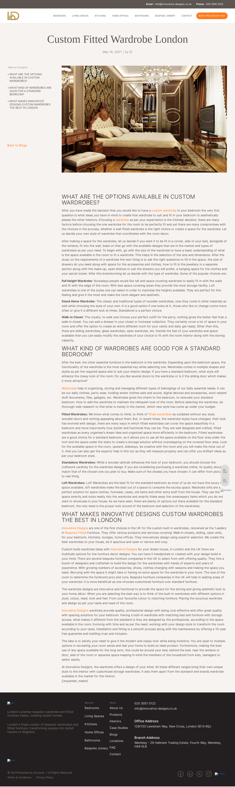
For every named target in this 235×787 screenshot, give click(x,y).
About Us (116, 708)
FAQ (112, 747)
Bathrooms (142, 15)
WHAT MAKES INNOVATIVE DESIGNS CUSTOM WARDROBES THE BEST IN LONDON (30, 104)
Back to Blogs (17, 145)
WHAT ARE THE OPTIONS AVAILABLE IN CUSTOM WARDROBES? (26, 77)
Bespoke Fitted (76, 532)
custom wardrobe (164, 210)
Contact (186, 15)
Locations (116, 741)
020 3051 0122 (214, 4)
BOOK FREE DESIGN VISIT (211, 15)
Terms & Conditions (19, 777)
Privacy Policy (44, 777)
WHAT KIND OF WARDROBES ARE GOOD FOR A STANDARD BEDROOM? (31, 91)
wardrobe (122, 220)
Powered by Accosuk (31, 772)
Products (116, 714)
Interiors (115, 721)
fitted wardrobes (160, 414)
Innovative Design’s (75, 610)
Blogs (114, 734)
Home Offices (120, 15)
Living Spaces (80, 15)
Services (89, 702)
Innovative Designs (75, 528)
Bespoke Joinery (165, 15)
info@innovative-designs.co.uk (173, 4)
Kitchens (100, 15)
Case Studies (119, 728)
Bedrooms (59, 15)
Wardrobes (69, 388)
